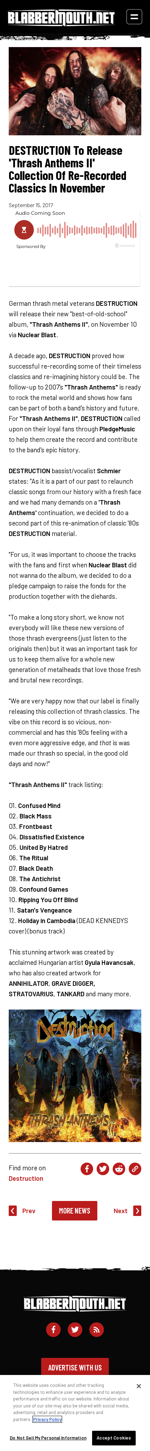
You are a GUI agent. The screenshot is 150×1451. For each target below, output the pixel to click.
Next (121, 1211)
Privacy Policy (47, 1419)
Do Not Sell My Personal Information (48, 1438)
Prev (29, 1211)
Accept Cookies (114, 1438)
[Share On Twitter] (103, 1169)
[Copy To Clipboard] (135, 1169)
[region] (75, 1413)
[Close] (139, 1386)
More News (74, 1210)
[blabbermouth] (61, 24)
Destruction (26, 1178)
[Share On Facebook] (87, 1169)
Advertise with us (75, 1367)
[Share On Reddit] (119, 1169)
